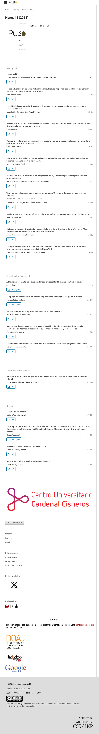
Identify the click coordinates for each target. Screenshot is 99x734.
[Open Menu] (5, 2)
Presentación (12, 74)
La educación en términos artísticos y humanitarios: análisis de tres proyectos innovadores (47, 343)
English (8, 538)
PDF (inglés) (15, 289)
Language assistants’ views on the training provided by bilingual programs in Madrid (44, 296)
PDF (12, 82)
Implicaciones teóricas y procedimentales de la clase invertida (33, 311)
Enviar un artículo (14, 523)
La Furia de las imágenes (17, 411)
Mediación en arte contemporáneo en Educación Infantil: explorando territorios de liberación (47, 214)
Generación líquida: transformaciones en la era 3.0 (28, 461)
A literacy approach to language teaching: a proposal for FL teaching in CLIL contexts (44, 282)
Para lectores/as (11, 557)
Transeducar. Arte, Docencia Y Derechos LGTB (26, 446)
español (8, 542)
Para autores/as (11, 561)
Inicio (7, 10)
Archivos (15, 10)
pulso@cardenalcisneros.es (18, 688)
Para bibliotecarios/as (13, 565)
